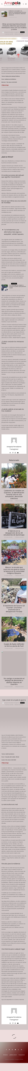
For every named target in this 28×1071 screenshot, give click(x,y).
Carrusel (22, 32)
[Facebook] (6, 1049)
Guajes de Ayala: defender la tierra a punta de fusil (14, 645)
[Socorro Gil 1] (14, 590)
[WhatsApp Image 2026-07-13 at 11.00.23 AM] (14, 663)
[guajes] (14, 629)
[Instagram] (12, 1049)
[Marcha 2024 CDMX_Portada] (14, 516)
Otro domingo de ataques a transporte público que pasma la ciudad (17, 286)
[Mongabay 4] (14, 552)
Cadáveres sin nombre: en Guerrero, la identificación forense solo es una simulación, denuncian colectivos (17, 13)
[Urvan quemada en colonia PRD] (4, 288)
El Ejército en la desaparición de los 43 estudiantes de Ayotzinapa (14, 533)
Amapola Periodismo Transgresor (11, 32)
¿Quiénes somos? (13, 1054)
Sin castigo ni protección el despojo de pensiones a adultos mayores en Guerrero (14, 681)
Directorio (5, 1054)
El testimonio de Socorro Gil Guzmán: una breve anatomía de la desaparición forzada (14, 608)
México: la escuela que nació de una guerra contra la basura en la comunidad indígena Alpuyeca (14, 570)
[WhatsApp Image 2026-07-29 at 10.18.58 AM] (4, 14)
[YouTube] (15, 1049)
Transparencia (22, 1054)
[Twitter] (9, 1049)
